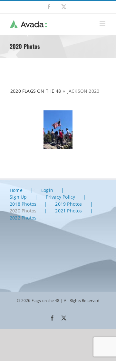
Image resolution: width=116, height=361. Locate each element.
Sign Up (18, 197)
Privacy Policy (60, 197)
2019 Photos (68, 204)
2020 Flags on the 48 (35, 91)
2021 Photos (68, 211)
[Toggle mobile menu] (103, 23)
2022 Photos (23, 218)
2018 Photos (23, 204)
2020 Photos (23, 211)
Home (16, 190)
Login (47, 190)
